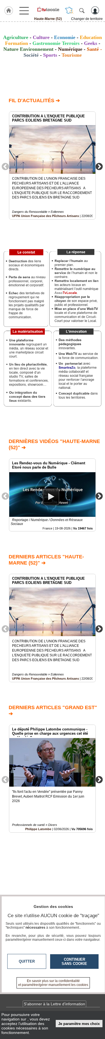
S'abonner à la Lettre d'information (54, 1004)
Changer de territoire (87, 19)
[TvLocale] (48, 9)
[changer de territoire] (69, 10)
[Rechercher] (82, 10)
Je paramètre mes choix (79, 1024)
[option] (52, 165)
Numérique (70, 49)
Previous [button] (5, 166)
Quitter (27, 961)
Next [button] (99, 166)
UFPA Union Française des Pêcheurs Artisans (45, 216)
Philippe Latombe (38, 829)
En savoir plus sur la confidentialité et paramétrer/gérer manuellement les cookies (53, 983)
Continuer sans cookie (74, 961)
